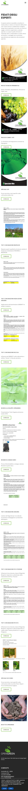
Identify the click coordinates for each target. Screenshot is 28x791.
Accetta (4, 788)
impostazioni (4, 785)
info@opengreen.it (9, 776)
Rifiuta (11, 788)
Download (6, 95)
